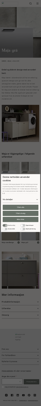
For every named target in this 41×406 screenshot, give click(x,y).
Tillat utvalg (20, 213)
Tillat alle (20, 207)
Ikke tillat (20, 219)
